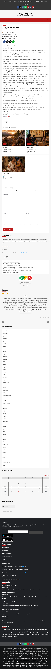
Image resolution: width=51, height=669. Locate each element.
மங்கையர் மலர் (6, 441)
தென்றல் (4, 426)
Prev (3, 322)
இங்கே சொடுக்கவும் (6, 246)
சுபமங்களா (5, 385)
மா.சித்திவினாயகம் (8, 149)
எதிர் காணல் (30, 147)
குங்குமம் (4, 366)
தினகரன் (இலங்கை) (7, 405)
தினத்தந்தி (5, 410)
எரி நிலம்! (5, 147)
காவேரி (4, 364)
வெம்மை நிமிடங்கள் (7, 173)
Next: (45, 122)
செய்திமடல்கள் (5, 550)
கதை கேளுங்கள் (5, 547)
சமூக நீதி (4, 25)
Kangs (3, 601)
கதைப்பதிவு (10, 1)
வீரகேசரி (4, 465)
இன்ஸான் (5, 338)
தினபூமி (4, 416)
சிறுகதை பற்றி (23, 1)
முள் (7, 616)
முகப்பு (5, 1)
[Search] (48, 20)
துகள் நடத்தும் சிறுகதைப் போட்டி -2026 (11, 265)
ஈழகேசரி (4, 341)
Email (28, 213)
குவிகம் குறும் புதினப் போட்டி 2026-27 (11, 262)
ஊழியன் (4, 351)
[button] (3, 20)
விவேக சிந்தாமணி (6, 462)
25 (11, 491)
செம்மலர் (4, 387)
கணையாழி (5, 356)
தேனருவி (5, 429)
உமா (3, 348)
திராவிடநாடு (5, 421)
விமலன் (6, 176)
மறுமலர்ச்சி (5, 447)
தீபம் (3, 423)
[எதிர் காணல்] (37, 138)
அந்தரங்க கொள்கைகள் (7, 559)
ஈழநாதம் (4, 346)
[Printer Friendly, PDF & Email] (7, 117)
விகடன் (4, 460)
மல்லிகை (4, 449)
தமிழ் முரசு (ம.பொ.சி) (7, 395)
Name (4, 213)
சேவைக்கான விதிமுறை (7, 556)
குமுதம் (4, 369)
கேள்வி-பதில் (16, 1)
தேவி (4, 431)
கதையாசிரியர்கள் (30, 1)
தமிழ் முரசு (5, 392)
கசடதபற (4, 354)
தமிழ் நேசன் (5, 390)
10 (5, 486)
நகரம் (16, 585)
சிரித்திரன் (5, 377)
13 (25, 486)
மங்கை (4, 439)
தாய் (3, 398)
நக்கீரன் (4, 434)
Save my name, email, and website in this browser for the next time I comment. (24, 225)
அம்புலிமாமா (5, 333)
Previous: (5, 122)
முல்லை (4, 454)
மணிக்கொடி (5, 444)
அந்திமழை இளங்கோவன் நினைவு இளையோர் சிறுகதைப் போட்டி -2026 (18, 267)
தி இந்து (4, 400)
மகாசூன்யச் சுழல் (11, 592)
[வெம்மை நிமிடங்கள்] (13, 164)
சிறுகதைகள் (25, 13)
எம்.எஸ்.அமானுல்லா (15, 609)
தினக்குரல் (5, 408)
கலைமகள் (5, 359)
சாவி (4, 374)
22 (39, 488)
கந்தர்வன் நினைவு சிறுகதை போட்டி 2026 (12, 263)
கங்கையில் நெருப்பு (11, 601)
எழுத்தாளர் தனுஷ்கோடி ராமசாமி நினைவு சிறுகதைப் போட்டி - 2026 (17, 270)
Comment (5, 194)
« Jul (25, 497)
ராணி (4, 457)
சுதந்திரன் (5, 379)
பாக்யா (4, 436)
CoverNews (34, 666)
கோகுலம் (4, 372)
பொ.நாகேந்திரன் (32, 149)
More (23, 566)
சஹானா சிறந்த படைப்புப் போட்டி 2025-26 (11, 272)
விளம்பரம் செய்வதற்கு (6, 553)
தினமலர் (4, 418)
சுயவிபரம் (37, 1)
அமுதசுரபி (5, 330)
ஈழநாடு (4, 343)
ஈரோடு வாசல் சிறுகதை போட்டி (9, 268)
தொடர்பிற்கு (25, 4)
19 (18, 488)
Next (48, 322)
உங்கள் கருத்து (44, 1)
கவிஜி (12, 32)
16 (46, 486)
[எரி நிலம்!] (13, 138)
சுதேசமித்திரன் (6, 382)
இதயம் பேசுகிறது (6, 335)
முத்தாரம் (4, 452)
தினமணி (4, 413)
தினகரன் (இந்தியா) (7, 403)
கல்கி (4, 361)
